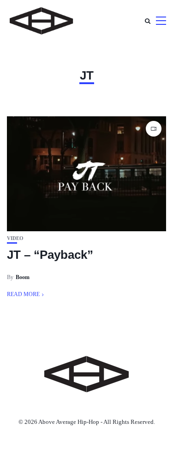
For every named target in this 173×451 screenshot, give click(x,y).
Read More (23, 294)
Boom (23, 277)
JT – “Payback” (50, 255)
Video (15, 238)
